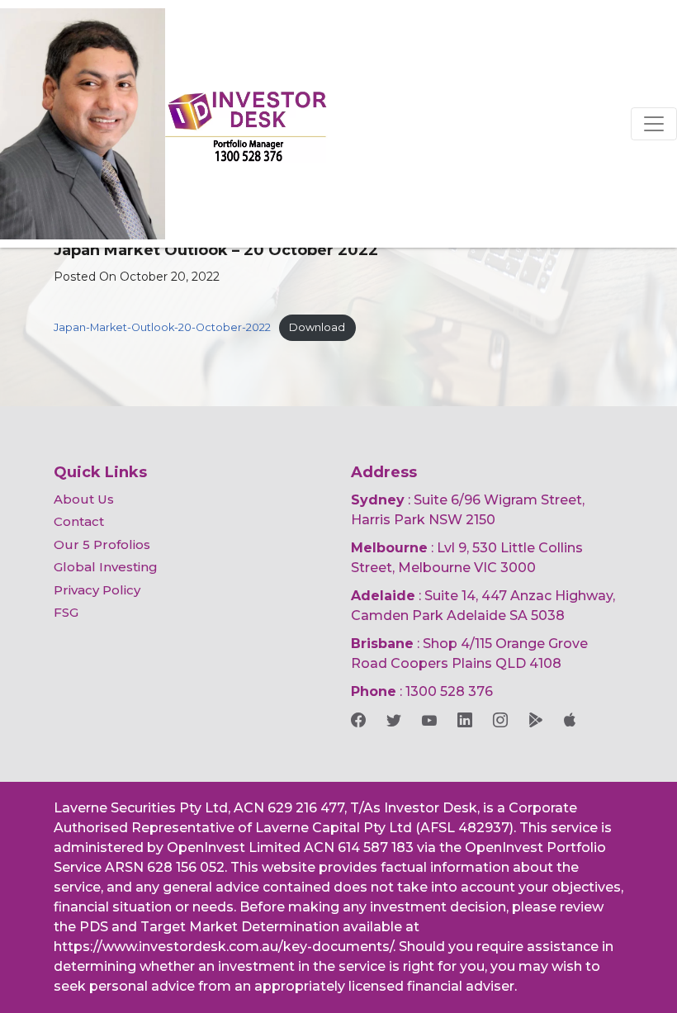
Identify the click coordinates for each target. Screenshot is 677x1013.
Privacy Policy (97, 590)
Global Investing (106, 567)
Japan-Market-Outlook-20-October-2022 (162, 327)
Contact (79, 521)
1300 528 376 (449, 691)
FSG (66, 612)
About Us (84, 499)
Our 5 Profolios (102, 544)
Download (317, 327)
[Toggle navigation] (654, 123)
